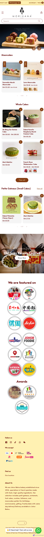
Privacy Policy (23, 533)
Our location (9, 475)
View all (22, 180)
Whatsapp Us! (9, 3)
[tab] (19, 47)
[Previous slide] (34, 48)
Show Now (22, 258)
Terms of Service (11, 533)
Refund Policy (33, 533)
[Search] (39, 21)
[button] (2, 12)
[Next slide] (39, 48)
